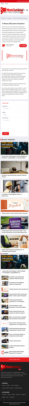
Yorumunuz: (5, 118)
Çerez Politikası (15, 385)
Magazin (24, 394)
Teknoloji (12, 397)
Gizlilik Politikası (18, 388)
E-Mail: (3, 112)
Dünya (9, 394)
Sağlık (3, 397)
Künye (6, 3)
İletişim (2, 3)
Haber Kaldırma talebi (7, 388)
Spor (7, 397)
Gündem (4, 394)
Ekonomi (18, 394)
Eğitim (13, 394)
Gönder (6, 133)
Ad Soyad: (4, 106)
